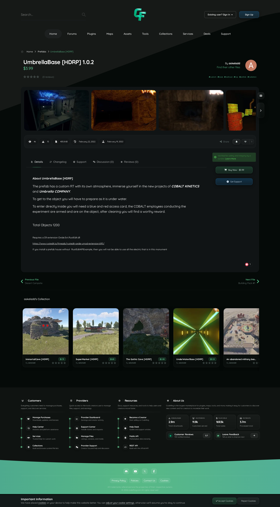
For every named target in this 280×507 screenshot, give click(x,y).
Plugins (91, 33)
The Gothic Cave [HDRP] (139, 359)
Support (226, 33)
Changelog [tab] (59, 161)
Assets (128, 33)
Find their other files (228, 67)
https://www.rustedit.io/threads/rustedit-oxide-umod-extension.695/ (68, 243)
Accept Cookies (225, 501)
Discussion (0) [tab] (105, 161)
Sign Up (249, 14)
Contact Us (149, 480)
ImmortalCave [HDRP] (37, 359)
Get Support (236, 181)
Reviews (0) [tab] (131, 161)
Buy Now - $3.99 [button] (236, 170)
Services (188, 33)
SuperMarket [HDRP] (87, 359)
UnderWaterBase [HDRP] (189, 359)
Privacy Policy (119, 480)
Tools (145, 33)
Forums (72, 33)
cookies (42, 502)
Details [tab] (39, 161)
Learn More (230, 158)
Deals (207, 33)
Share (225, 141)
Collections (165, 33)
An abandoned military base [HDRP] (246, 359)
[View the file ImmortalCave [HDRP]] (46, 331)
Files (75, 14)
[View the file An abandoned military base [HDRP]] (246, 331)
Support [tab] (81, 161)
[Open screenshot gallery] (260, 95)
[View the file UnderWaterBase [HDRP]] (196, 331)
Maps (109, 33)
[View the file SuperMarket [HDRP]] (96, 331)
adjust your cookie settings (120, 502)
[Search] (84, 14)
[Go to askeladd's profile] (251, 65)
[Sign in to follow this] (236, 141)
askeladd (234, 63)
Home (53, 33)
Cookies (164, 480)
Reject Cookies (248, 501)
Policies (135, 480)
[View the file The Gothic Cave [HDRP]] (146, 331)
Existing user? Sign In (219, 14)
